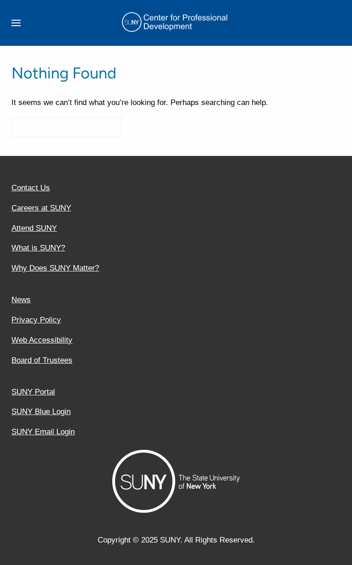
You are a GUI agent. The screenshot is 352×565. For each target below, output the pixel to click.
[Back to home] (176, 23)
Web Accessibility (41, 340)
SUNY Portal (33, 392)
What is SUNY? (38, 248)
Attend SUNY (34, 228)
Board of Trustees (41, 360)
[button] (16, 23)
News (21, 299)
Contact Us (30, 187)
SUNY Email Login (43, 431)
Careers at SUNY (41, 208)
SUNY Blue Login (41, 411)
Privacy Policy (36, 320)
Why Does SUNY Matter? (55, 268)
